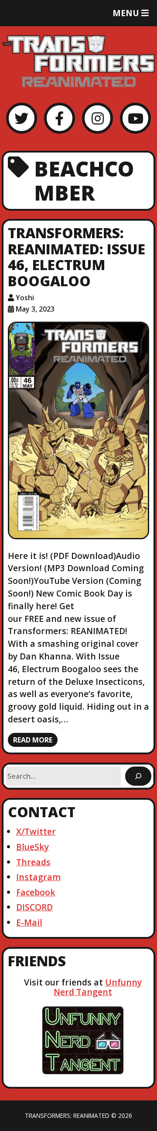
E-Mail (29, 922)
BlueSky (32, 847)
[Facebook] (59, 118)
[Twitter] (21, 118)
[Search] (138, 776)
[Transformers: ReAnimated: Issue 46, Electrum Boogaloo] (79, 431)
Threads (33, 862)
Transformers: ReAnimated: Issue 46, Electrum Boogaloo (76, 256)
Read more (32, 740)
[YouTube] (135, 118)
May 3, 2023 (35, 309)
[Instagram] (97, 118)
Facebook (35, 892)
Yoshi (25, 297)
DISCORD (34, 907)
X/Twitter (36, 831)
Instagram (38, 877)
